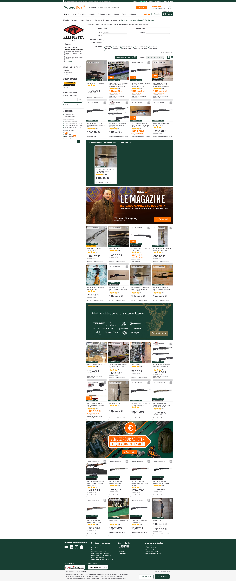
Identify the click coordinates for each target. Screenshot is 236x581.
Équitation (132, 14)
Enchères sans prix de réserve (74, 123)
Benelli (65, 74)
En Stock (66, 87)
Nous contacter (168, 1)
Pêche (74, 14)
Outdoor (116, 14)
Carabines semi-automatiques (110, 20)
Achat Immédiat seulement (73, 127)
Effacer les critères (166, 52)
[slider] (63, 102)
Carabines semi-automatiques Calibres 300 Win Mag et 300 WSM (74, 53)
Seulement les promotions (72, 105)
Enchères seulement (71, 121)
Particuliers (68, 134)
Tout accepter (162, 576)
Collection (92, 14)
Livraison (70, 85)
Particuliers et (70, 136)
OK (79, 141)
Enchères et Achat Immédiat (73, 125)
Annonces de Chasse (77, 20)
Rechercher (142, 7)
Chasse (66, 14)
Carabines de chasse (92, 20)
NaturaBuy (66, 20)
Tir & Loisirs (82, 14)
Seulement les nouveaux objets (70, 115)
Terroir (124, 14)
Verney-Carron (68, 72)
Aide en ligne (159, 1)
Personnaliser (146, 576)
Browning (66, 70)
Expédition (70, 82)
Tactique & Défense (104, 14)
